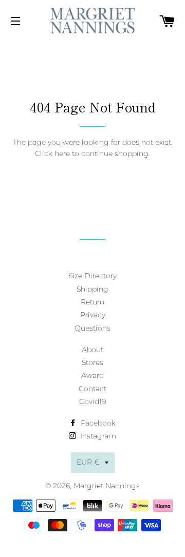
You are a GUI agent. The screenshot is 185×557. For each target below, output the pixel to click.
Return (92, 301)
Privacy (92, 314)
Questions (92, 328)
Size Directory (92, 275)
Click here (52, 153)
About (92, 349)
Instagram (97, 435)
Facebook (97, 423)
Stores (92, 362)
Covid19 (92, 401)
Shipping (92, 289)
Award (92, 375)
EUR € (88, 462)
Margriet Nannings (106, 485)
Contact (92, 388)
